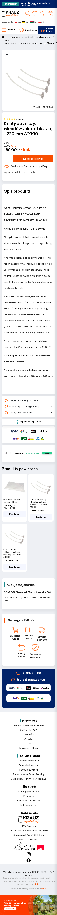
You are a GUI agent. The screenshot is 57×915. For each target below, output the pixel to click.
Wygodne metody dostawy (23, 400)
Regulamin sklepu (28, 748)
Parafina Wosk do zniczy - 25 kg (12, 500)
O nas (29, 743)
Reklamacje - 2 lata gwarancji (24, 406)
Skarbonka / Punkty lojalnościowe (28, 778)
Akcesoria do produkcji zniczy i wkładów (30, 37)
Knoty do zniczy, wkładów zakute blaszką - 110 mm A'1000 (12, 553)
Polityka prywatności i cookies (29, 725)
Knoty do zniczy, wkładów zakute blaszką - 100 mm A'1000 (38, 503)
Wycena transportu (28, 760)
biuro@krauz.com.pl (31, 679)
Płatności (29, 734)
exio (43, 888)
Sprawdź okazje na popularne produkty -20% (35, 4)
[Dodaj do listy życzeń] (6, 54)
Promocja (10, 4)
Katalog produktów (28, 791)
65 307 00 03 (31, 673)
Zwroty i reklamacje (28, 765)
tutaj (37, 884)
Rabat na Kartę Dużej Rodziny (28, 774)
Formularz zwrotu (28, 769)
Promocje (28, 796)
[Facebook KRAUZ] (28, 860)
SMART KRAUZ (28, 729)
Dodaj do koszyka (33, 158)
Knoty (8, 40)
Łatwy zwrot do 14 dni (20, 412)
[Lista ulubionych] (35, 13)
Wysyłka (28, 738)
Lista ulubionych (28, 805)
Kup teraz (14, 514)
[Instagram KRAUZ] (28, 854)
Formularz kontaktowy (28, 800)
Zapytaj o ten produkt (30, 421)
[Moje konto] (42, 13)
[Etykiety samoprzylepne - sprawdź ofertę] (28, 905)
